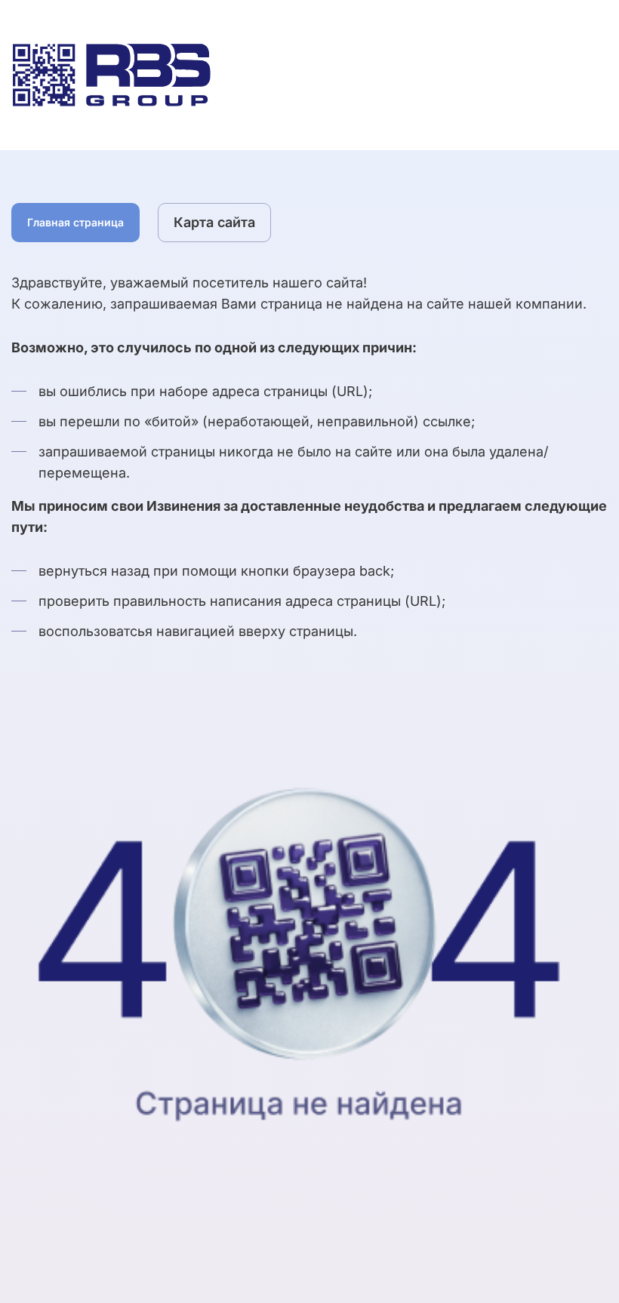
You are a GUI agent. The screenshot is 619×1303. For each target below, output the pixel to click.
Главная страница (75, 222)
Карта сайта (214, 222)
